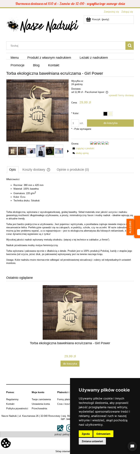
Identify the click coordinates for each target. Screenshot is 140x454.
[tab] (13, 169)
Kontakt (10, 404)
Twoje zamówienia (41, 399)
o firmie (104, 239)
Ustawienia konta (41, 404)
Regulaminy (12, 399)
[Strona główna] (42, 26)
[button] (68, 151)
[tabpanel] (70, 224)
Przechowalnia (39, 408)
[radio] (105, 114)
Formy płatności (65, 399)
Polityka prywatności (17, 408)
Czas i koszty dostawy (69, 404)
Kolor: (75, 113)
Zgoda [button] (86, 433)
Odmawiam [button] (103, 433)
